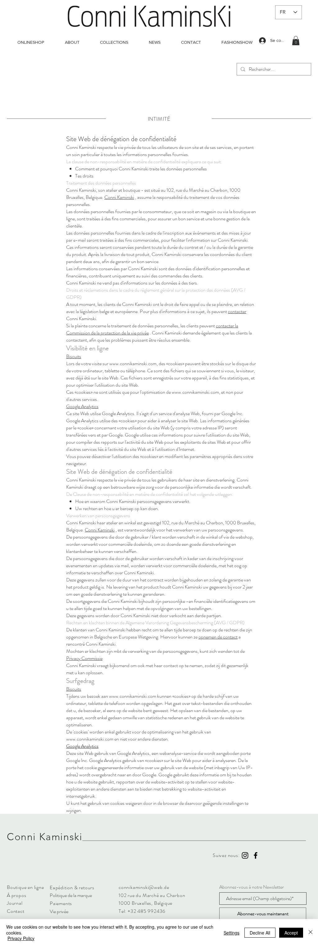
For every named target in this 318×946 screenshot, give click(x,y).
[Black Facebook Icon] (255, 855)
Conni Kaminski (119, 197)
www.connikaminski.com (132, 696)
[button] (296, 40)
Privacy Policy (20, 938)
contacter (237, 311)
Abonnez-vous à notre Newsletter (251, 887)
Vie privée (59, 911)
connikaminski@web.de (144, 887)
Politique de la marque (71, 895)
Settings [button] (231, 933)
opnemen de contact (218, 636)
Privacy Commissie (84, 658)
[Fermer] (310, 932)
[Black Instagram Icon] (245, 855)
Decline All (260, 933)
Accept (291, 933)
